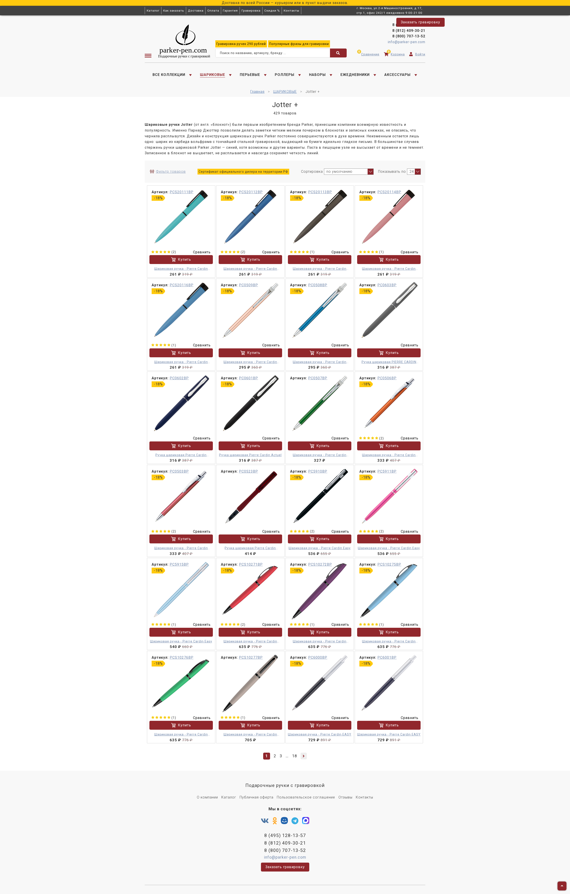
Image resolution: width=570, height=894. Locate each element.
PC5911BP (387, 471)
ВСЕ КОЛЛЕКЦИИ (169, 75)
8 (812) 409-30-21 (408, 30)
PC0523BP (248, 471)
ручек (241, 44)
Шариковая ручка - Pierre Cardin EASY (319, 734)
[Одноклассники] (275, 821)
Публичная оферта (256, 797)
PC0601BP (248, 378)
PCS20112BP (251, 192)
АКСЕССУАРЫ (397, 75)
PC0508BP (317, 285)
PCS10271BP (251, 564)
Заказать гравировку (420, 22)
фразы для (299, 44)
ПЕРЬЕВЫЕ (250, 75)
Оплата (213, 10)
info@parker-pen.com (406, 42)
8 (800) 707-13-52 (408, 36)
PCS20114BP (389, 192)
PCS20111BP (181, 192)
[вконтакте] (265, 821)
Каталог (153, 10)
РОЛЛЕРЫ (284, 75)
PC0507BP (317, 378)
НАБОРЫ (317, 75)
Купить (184, 259)
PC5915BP (179, 564)
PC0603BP (387, 285)
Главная (257, 91)
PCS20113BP (320, 192)
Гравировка (251, 10)
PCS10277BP (251, 657)
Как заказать (173, 10)
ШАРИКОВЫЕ (212, 75)
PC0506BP (387, 378)
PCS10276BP (181, 657)
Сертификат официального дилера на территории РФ (243, 171)
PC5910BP (317, 471)
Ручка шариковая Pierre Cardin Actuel (250, 455)
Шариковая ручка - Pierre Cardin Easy (320, 548)
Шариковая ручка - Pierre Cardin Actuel (181, 269)
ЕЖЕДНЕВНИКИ (355, 75)
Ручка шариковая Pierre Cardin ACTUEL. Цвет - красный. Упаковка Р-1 (250, 548)
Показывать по (392, 171)
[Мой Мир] (284, 821)
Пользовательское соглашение (306, 797)
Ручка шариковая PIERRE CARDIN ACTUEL (389, 362)
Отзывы (345, 797)
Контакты (291, 10)
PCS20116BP (181, 285)
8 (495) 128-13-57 (408, 25)
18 (294, 756)
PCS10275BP (389, 564)
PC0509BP (248, 285)
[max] (305, 821)
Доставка (196, 10)
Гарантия (230, 10)
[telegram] (295, 821)
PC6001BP (387, 657)
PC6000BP (317, 657)
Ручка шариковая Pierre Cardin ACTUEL (181, 455)
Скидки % (272, 10)
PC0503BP (179, 471)
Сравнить (202, 252)
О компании (207, 797)
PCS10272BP (320, 564)
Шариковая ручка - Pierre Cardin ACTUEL (250, 362)
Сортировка (312, 171)
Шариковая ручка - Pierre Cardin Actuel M (389, 455)
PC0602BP (179, 378)
